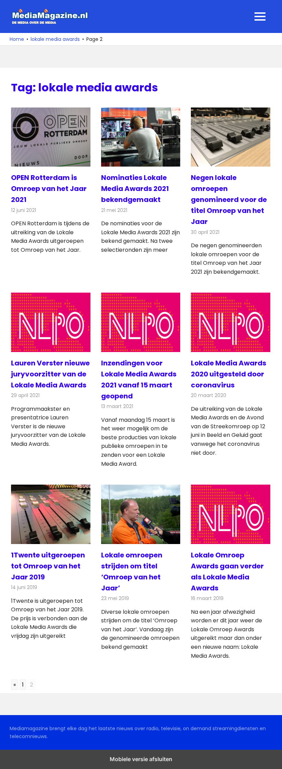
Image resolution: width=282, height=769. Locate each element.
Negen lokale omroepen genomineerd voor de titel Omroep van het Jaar (229, 199)
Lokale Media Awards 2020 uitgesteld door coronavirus (228, 374)
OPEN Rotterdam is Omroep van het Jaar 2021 (49, 188)
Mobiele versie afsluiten (141, 759)
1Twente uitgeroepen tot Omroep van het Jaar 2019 (48, 566)
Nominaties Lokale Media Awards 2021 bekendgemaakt (135, 188)
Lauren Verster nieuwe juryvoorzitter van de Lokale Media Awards (50, 374)
